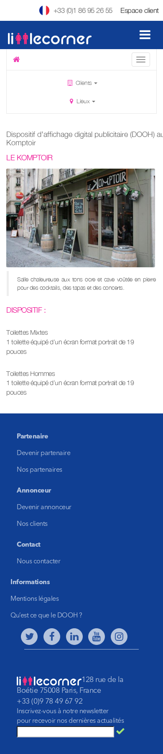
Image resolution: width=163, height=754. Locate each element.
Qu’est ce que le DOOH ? (46, 615)
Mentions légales (34, 599)
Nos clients (32, 524)
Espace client (139, 10)
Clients (83, 82)
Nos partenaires (39, 470)
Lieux (83, 101)
